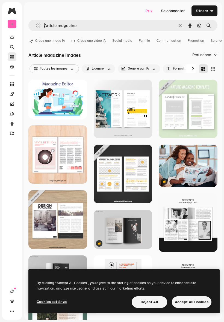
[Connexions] (12, 291)
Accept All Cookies (191, 302)
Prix (149, 10)
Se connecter (173, 10)
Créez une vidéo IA (91, 40)
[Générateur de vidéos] (12, 113)
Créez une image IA (50, 40)
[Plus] (12, 311)
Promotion (196, 40)
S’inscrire (204, 10)
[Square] (213, 68)
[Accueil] (12, 37)
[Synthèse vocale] (12, 123)
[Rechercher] (12, 47)
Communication (169, 40)
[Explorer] (12, 66)
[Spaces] (12, 94)
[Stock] (12, 56)
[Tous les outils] (12, 84)
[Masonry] (203, 68)
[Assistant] (12, 133)
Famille (144, 40)
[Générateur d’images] (12, 104)
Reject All (149, 302)
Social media (122, 40)
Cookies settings (52, 301)
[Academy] (12, 301)
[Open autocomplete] (36, 25)
